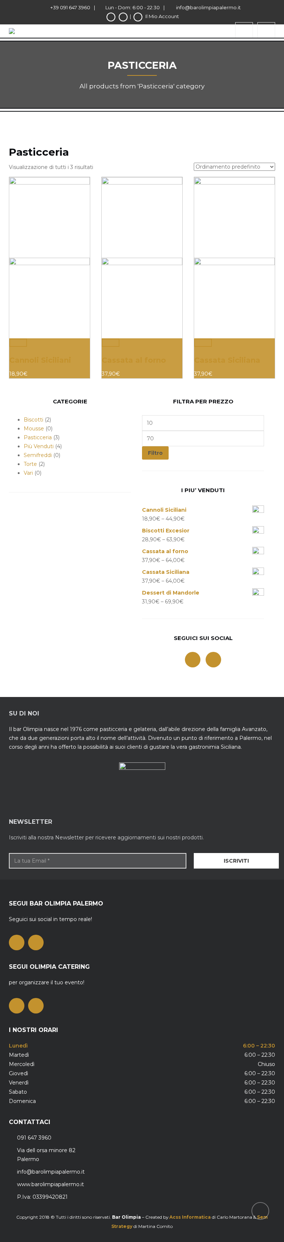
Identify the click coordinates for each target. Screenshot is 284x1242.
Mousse (34, 428)
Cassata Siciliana (227, 360)
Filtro (155, 453)
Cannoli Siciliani (40, 360)
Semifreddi (38, 455)
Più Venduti (39, 446)
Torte (30, 464)
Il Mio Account (162, 16)
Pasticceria (38, 437)
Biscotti (33, 419)
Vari (28, 473)
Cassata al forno (134, 360)
